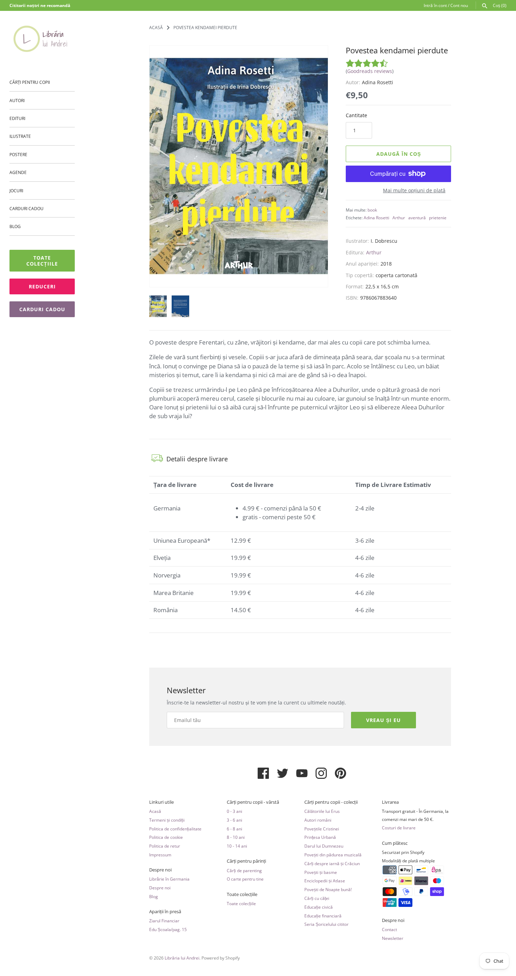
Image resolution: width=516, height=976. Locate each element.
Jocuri (16, 190)
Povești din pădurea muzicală (333, 854)
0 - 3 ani (234, 811)
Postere (18, 154)
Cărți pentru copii (29, 82)
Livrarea (390, 802)
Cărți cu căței (316, 898)
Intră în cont (435, 5)
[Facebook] (263, 776)
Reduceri (42, 286)
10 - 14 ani (237, 846)
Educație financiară (323, 915)
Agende (18, 172)
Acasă (155, 811)
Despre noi (160, 870)
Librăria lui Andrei (182, 958)
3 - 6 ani (234, 820)
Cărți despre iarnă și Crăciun (332, 863)
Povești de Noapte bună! (328, 889)
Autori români (317, 820)
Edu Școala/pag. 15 (168, 929)
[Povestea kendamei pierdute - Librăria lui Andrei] (239, 166)
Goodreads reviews (369, 71)
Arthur (398, 217)
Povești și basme (320, 872)
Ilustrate (20, 136)
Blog (15, 226)
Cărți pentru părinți (246, 861)
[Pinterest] (340, 776)
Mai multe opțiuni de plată (414, 190)
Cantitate (356, 115)
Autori (17, 100)
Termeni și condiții (167, 820)
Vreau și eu (383, 720)
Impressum (160, 854)
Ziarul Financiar (164, 920)
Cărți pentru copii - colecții (331, 802)
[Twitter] (282, 776)
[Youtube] (301, 776)
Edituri (17, 118)
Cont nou (459, 5)
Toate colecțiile (42, 260)
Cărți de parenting (244, 870)
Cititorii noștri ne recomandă (39, 5)
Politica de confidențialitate (175, 828)
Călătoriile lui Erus (322, 811)
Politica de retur (164, 846)
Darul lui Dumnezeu (323, 846)
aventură (417, 217)
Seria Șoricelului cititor (326, 924)
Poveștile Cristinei (321, 828)
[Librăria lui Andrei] (42, 38)
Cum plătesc (395, 843)
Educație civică (318, 907)
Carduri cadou (26, 208)
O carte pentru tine (245, 879)
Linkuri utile (161, 802)
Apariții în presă (165, 912)
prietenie (437, 217)
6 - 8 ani (234, 828)
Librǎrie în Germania (169, 879)
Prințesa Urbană (320, 837)
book (372, 210)
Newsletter (392, 938)
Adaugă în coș (398, 154)
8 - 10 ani (236, 837)
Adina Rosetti (376, 217)
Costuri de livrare (399, 827)
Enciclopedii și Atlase (324, 880)
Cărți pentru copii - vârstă (253, 802)
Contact (389, 929)
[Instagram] (321, 776)
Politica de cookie (166, 837)
